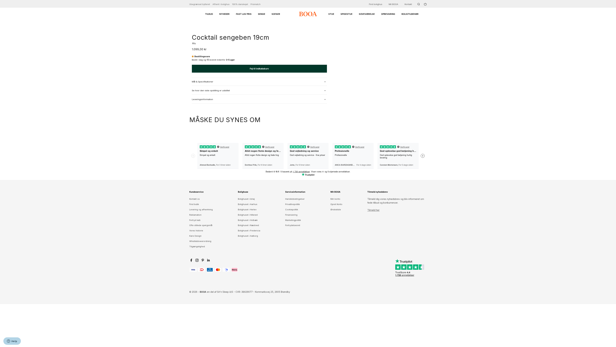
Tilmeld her (373, 210)
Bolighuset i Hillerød (248, 215)
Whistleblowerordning (200, 241)
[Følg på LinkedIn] (208, 260)
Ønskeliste (335, 209)
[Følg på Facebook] (191, 260)
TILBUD (209, 14)
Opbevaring (388, 14)
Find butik (194, 204)
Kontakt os (194, 199)
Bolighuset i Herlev (247, 209)
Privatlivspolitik (292, 204)
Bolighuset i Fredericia (249, 230)
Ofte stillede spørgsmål (200, 225)
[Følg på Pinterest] (203, 260)
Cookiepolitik (291, 209)
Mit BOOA (393, 4)
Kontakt (408, 4)
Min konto (335, 199)
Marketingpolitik (293, 220)
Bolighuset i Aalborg (248, 236)
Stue (331, 14)
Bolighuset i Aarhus (247, 204)
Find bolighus (375, 4)
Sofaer (276, 14)
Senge (261, 14)
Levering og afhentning (201, 209)
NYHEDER (224, 14)
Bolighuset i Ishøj (246, 199)
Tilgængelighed (197, 246)
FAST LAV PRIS (244, 14)
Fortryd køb (195, 220)
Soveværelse (367, 14)
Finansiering (291, 215)
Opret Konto (336, 204)
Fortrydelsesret (292, 225)
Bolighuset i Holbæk (248, 220)
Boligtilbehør (410, 14)
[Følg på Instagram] (197, 260)
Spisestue (346, 14)
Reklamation (195, 215)
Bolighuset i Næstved (248, 225)
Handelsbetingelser (295, 199)
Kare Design (195, 236)
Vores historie (196, 230)
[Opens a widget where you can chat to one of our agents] (12, 341)
